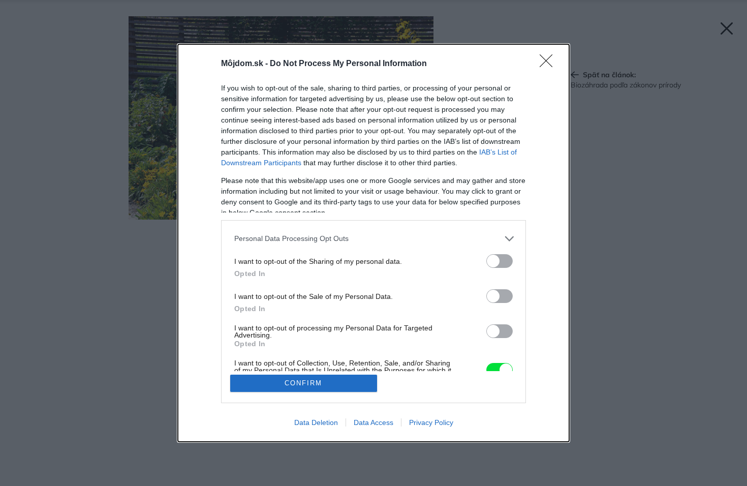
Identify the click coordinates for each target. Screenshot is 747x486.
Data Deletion (316, 422)
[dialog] (373, 243)
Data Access (373, 422)
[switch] (499, 261)
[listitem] (373, 238)
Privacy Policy (431, 422)
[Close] (549, 64)
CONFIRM (303, 383)
